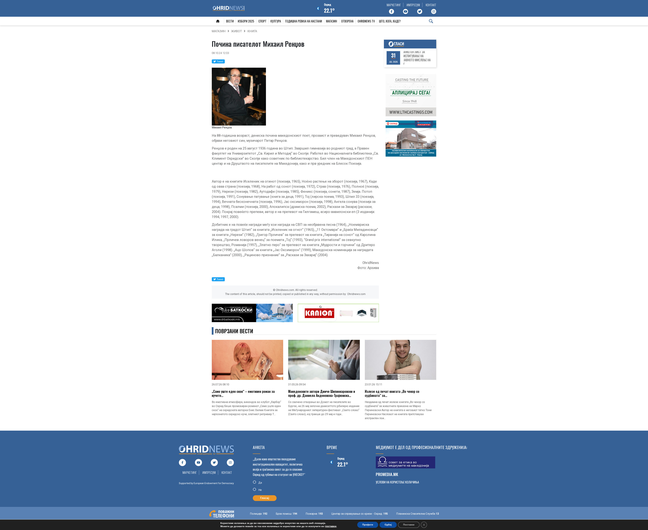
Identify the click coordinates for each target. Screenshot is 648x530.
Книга (252, 31)
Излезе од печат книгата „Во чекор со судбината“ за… (392, 393)
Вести (230, 21)
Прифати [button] (367, 524)
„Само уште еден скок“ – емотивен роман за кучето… (243, 393)
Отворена (347, 21)
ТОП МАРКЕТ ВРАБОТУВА (418, 58)
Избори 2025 (246, 21)
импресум (413, 5)
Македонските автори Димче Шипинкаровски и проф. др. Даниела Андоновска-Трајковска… (321, 393)
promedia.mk (387, 474)
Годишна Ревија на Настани (303, 21)
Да (260, 482)
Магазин (331, 21)
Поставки (408, 524)
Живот (236, 31)
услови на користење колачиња (397, 482)
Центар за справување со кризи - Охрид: (339, 513)
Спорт (262, 21)
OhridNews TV (366, 21)
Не (260, 490)
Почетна (218, 21)
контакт (431, 5)
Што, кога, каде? (390, 21)
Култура (276, 21)
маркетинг (394, 5)
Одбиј (388, 524)
